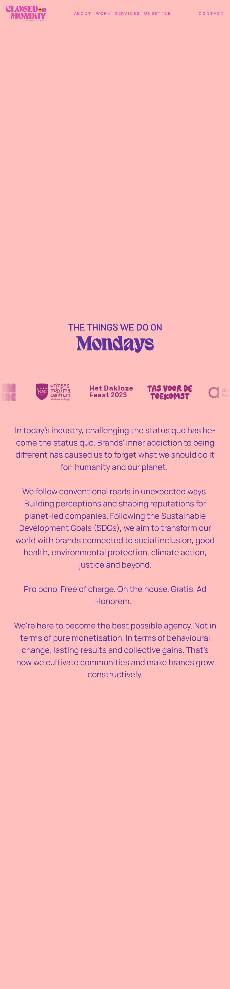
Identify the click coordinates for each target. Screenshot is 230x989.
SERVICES (127, 13)
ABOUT (83, 13)
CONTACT (211, 13)
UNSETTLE (157, 13)
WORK (103, 13)
